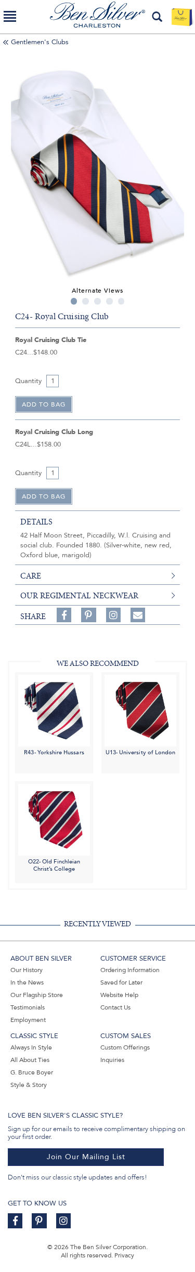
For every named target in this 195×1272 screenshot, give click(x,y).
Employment (28, 1020)
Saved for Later (121, 982)
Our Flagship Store (36, 995)
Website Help (119, 995)
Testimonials (27, 1007)
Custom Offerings (125, 1047)
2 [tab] (85, 301)
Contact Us (115, 1007)
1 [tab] (74, 301)
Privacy (124, 1255)
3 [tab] (97, 301)
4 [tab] (109, 301)
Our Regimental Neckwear (79, 596)
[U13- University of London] (140, 710)
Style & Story (28, 1085)
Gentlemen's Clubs (40, 42)
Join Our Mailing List (86, 1157)
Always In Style (31, 1047)
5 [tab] (121, 301)
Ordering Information (130, 970)
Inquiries (112, 1060)
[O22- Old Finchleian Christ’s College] (54, 819)
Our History (26, 970)
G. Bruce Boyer (31, 1072)
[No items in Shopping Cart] (181, 16)
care (30, 576)
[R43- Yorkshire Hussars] (54, 710)
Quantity (28, 381)
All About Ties (29, 1060)
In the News (27, 982)
